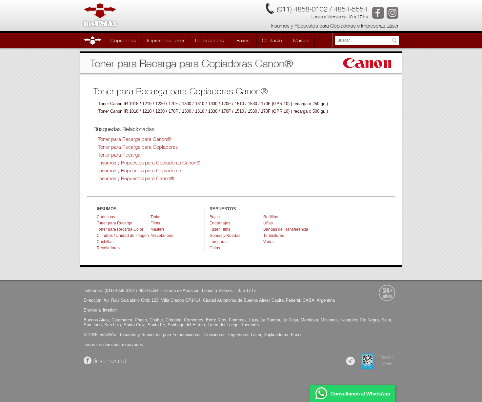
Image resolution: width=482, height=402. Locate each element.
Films (155, 223)
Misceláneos (162, 235)
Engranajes (220, 223)
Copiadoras (215, 334)
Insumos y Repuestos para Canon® (136, 178)
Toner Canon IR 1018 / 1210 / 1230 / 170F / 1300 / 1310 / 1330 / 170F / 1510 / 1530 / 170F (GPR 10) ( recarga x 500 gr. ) (213, 111)
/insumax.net (108, 361)
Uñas (268, 223)
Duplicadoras (276, 334)
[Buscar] (394, 40)
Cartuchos (106, 217)
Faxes (297, 334)
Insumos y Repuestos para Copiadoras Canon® (149, 163)
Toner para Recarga (119, 155)
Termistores (273, 235)
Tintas (156, 217)
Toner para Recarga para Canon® (134, 139)
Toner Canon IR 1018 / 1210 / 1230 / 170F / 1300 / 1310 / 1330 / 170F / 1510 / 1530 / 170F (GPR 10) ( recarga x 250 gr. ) (213, 103)
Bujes (215, 217)
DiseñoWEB (387, 360)
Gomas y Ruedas (225, 235)
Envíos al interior (100, 310)
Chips (215, 248)
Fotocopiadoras (187, 334)
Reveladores (108, 248)
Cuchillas (105, 241)
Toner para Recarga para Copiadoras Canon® (180, 91)
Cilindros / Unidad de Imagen (123, 235)
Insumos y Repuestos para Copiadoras (139, 170)
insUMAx (107, 334)
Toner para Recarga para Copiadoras (138, 147)
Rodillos (270, 217)
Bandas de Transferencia (285, 229)
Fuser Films (220, 229)
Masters (158, 229)
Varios (268, 241)
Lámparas (219, 241)
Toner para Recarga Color (120, 229)
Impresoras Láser (244, 334)
